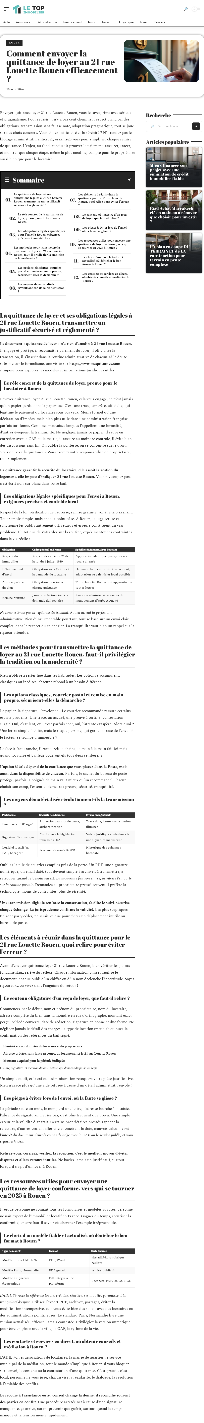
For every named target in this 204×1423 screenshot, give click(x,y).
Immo (152, 203)
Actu (152, 160)
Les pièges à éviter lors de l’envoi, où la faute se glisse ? (105, 229)
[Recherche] (185, 9)
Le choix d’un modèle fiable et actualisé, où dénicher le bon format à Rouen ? (102, 261)
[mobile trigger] (7, 9)
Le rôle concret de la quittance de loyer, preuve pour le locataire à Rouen (40, 218)
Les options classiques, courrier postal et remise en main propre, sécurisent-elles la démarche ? (40, 271)
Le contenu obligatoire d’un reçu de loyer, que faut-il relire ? (104, 216)
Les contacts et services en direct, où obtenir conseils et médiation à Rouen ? (105, 277)
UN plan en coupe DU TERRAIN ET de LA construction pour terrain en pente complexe (170, 255)
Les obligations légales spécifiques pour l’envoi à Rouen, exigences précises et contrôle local (41, 235)
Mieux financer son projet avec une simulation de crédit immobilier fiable (169, 172)
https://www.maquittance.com (94, 364)
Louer (14, 43)
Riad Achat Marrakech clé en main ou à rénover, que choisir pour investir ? (174, 214)
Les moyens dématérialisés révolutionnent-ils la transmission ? (41, 288)
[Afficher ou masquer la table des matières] (87, 180)
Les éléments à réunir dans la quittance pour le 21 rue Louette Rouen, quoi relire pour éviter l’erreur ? (103, 200)
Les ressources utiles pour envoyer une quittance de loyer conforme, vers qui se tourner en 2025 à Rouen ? (104, 244)
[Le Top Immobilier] (29, 9)
